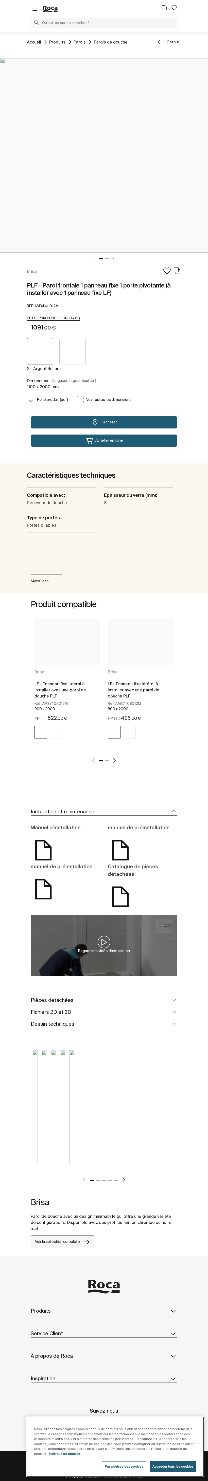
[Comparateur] (164, 8)
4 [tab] (110, 1180)
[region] (115, 1446)
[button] (36, 23)
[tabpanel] (104, 155)
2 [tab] (107, 258)
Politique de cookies (64, 1454)
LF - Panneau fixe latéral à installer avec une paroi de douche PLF (60, 690)
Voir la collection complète (57, 1242)
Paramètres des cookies (124, 1466)
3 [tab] (104, 1180)
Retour (173, 42)
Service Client (47, 1333)
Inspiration (43, 1378)
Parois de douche (111, 41)
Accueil (34, 41)
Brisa (39, 672)
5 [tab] (116, 1180)
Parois (80, 41)
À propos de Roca (52, 1356)
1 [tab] (101, 258)
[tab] (104, 812)
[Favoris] (174, 8)
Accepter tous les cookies (173, 1466)
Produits (57, 41)
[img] (40, 732)
